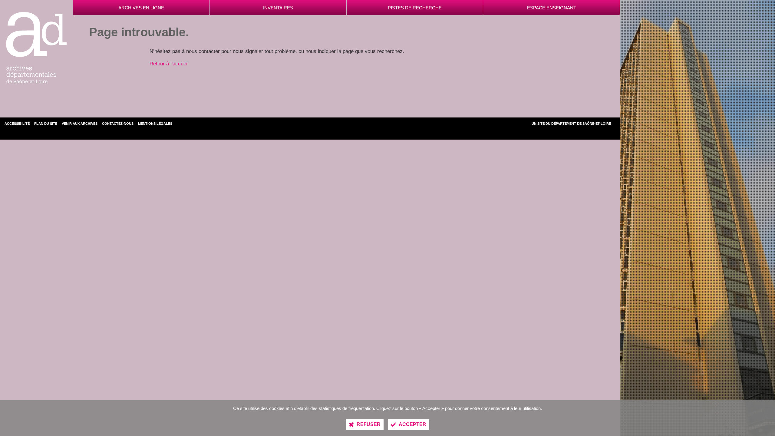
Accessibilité (17, 123)
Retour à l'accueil (169, 64)
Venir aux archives (79, 123)
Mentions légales (155, 123)
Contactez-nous (118, 123)
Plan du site (45, 123)
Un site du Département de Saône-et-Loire (571, 123)
